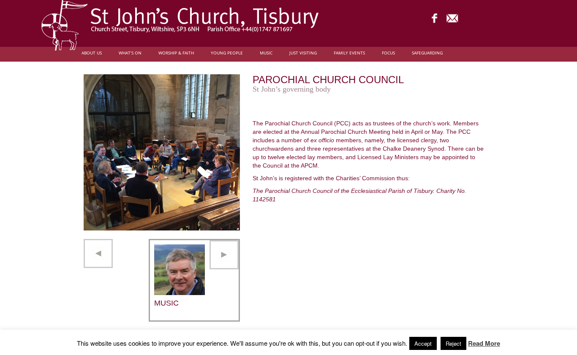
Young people (227, 53)
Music (266, 53)
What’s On (130, 53)
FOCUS (388, 53)
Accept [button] (423, 343)
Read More (484, 343)
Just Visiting (303, 53)
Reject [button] (453, 343)
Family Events (349, 53)
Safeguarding (427, 53)
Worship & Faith (176, 53)
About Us (92, 53)
